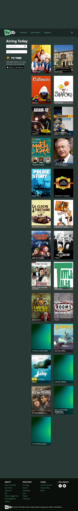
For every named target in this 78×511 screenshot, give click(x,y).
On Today (26, 485)
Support (47, 32)
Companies (26, 490)
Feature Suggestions (11, 496)
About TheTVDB (10, 485)
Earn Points (35, 32)
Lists (24, 493)
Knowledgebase (10, 499)
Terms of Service (46, 485)
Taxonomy (26, 499)
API (6, 493)
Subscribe (8, 490)
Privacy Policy (45, 488)
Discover (23, 32)
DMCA (42, 490)
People (25, 496)
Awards (25, 488)
